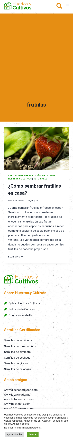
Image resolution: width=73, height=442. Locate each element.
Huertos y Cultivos (20, 179)
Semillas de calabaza (17, 369)
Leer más (15, 256)
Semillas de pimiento (17, 352)
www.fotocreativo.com (19, 399)
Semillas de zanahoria (18, 340)
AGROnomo (18, 200)
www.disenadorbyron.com (21, 390)
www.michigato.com (17, 403)
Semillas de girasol (16, 363)
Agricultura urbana (20, 175)
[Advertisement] (36, 50)
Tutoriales (40, 179)
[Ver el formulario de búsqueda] (59, 5)
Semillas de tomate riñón (20, 346)
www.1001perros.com (18, 408)
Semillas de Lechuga (17, 357)
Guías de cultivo (45, 175)
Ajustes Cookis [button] (14, 434)
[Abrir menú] (67, 5)
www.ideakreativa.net (17, 394)
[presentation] (36, 148)
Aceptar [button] (32, 434)
